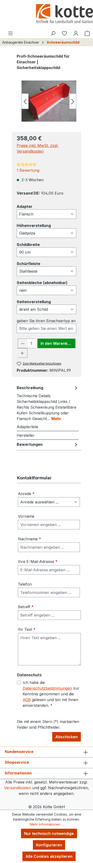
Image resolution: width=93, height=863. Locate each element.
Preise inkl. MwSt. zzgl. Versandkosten (37, 148)
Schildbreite (28, 244)
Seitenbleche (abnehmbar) (42, 282)
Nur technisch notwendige (49, 833)
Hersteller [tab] (26, 435)
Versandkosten (17, 787)
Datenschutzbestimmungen (47, 688)
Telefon (25, 584)
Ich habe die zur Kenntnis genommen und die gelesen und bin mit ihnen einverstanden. (51, 694)
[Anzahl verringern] (23, 343)
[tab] (48, 403)
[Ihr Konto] (76, 33)
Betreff (26, 606)
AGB (27, 699)
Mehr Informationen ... (46, 824)
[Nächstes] (72, 101)
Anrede (26, 493)
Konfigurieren (49, 845)
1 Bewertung (28, 170)
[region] (46, 101)
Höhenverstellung (34, 225)
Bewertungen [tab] (30, 444)
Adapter (24, 206)
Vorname (26, 516)
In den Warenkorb (57, 343)
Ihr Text (27, 629)
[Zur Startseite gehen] (64, 14)
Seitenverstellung (34, 301)
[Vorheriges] (25, 101)
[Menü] (10, 33)
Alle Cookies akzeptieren (49, 856)
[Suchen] (53, 33)
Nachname (29, 539)
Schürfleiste (28, 263)
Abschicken (66, 736)
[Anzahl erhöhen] (22, 353)
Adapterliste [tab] (27, 426)
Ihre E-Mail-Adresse (37, 561)
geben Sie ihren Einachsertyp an (46, 320)
